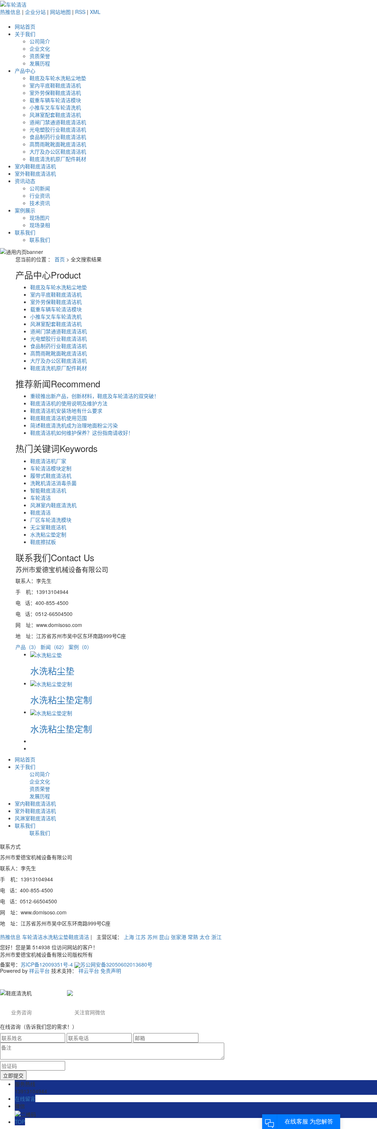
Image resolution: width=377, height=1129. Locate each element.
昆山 (164, 936)
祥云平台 (39, 970)
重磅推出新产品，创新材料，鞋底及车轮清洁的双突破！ (94, 395)
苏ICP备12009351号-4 (47, 964)
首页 (59, 259)
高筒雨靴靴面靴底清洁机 (57, 144)
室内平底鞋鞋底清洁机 (55, 85)
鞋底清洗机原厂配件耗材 (57, 158)
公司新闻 (39, 188)
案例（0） (80, 646)
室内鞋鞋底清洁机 (35, 166)
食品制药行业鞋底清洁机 (57, 136)
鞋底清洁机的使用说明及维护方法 (69, 403)
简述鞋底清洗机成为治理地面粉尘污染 (74, 425)
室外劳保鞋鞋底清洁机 (55, 92)
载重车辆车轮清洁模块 (55, 100)
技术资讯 (39, 203)
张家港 (178, 936)
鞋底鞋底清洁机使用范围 (58, 418)
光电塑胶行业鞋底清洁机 (57, 129)
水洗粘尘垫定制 (48, 534)
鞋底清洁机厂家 (48, 461)
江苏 (140, 936)
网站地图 (60, 11)
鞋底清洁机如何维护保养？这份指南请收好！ (81, 432)
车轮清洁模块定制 (50, 468)
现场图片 (39, 217)
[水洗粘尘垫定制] (51, 683)
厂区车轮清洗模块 (50, 519)
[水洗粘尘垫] (46, 654)
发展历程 (39, 63)
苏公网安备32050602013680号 (116, 964)
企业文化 (39, 48)
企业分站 (35, 11)
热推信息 (10, 11)
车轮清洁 (40, 497)
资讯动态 (25, 180)
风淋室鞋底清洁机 (35, 818)
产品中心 (25, 70)
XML (95, 11)
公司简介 (39, 41)
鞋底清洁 (40, 512)
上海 (129, 936)
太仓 (205, 936)
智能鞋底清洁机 (48, 490)
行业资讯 (39, 195)
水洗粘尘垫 (52, 670)
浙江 (216, 936)
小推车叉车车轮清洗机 (55, 107)
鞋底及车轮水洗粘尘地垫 (57, 78)
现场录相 (39, 225)
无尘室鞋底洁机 (48, 527)
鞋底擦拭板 (43, 541)
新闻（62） (53, 646)
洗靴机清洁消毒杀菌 (53, 483)
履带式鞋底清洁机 (50, 475)
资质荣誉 (39, 56)
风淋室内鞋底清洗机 (53, 505)
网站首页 (25, 26)
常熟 (193, 936)
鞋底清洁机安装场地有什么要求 (66, 410)
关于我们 (25, 33)
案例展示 (25, 210)
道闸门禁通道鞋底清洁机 (57, 122)
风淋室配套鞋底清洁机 (55, 114)
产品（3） (27, 646)
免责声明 (111, 970)
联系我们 (25, 232)
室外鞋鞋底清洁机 (35, 173)
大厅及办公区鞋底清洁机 (57, 151)
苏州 (152, 936)
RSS (80, 11)
